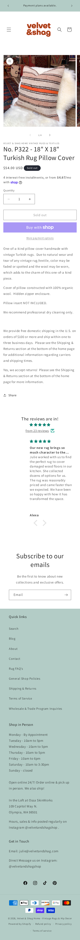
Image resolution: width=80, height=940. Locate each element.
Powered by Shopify (19, 923)
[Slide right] (50, 135)
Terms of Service (20, 698)
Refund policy (43, 923)
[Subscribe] (66, 595)
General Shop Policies (24, 679)
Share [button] (12, 395)
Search (14, 629)
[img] (40, 425)
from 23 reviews (37, 431)
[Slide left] (30, 135)
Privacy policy (63, 923)
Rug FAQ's (16, 669)
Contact (14, 659)
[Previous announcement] (8, 6)
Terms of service (42, 930)
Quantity (8, 190)
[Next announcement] (72, 6)
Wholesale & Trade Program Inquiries (35, 709)
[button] (9, 29)
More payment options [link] (40, 238)
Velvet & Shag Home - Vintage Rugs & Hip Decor (44, 918)
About (13, 649)
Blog (12, 639)
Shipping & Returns (22, 688)
